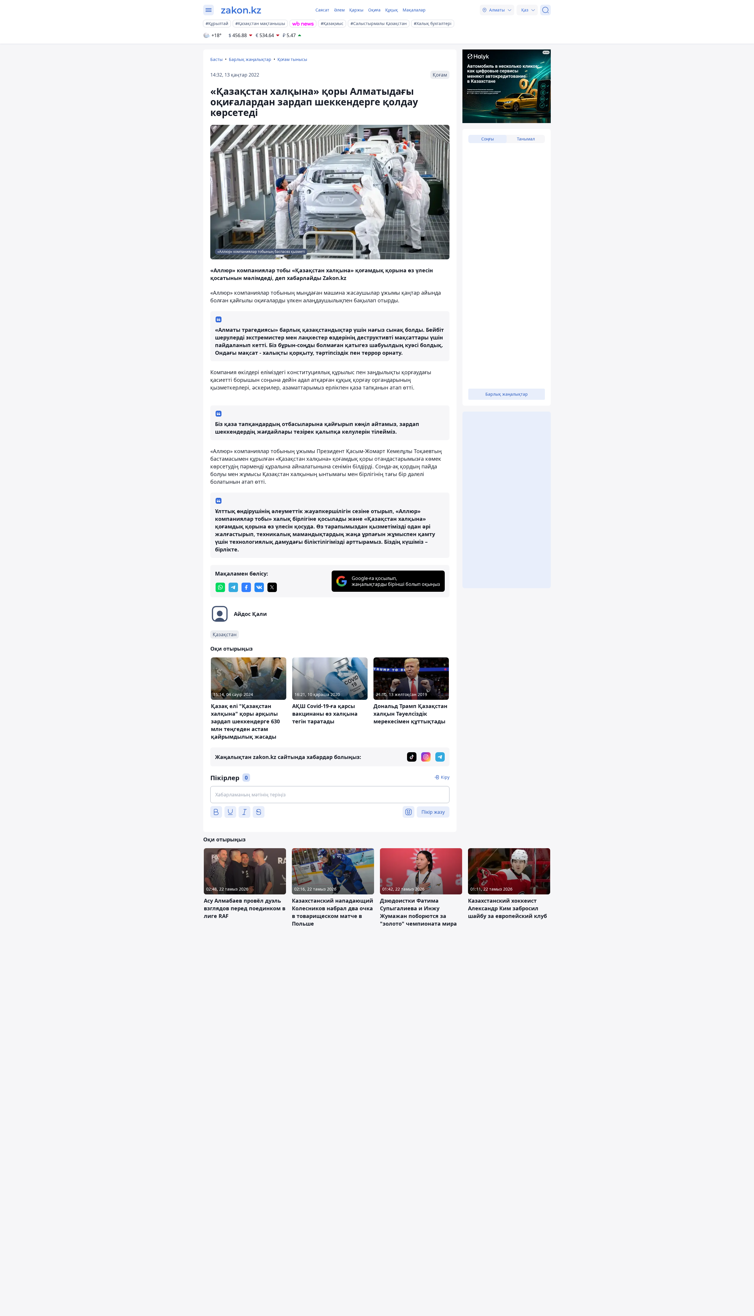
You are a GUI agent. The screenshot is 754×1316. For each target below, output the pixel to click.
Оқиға (374, 10)
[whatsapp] (220, 587)
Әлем (339, 10)
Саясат (322, 10)
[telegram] (233, 587)
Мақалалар (414, 10)
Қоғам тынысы (292, 59)
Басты (216, 59)
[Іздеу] (545, 10)
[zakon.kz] (241, 10)
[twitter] (272, 587)
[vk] (259, 587)
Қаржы (356, 10)
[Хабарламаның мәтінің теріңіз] (329, 794)
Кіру (445, 777)
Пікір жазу (433, 812)
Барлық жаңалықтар (250, 59)
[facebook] (246, 587)
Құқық (391, 10)
